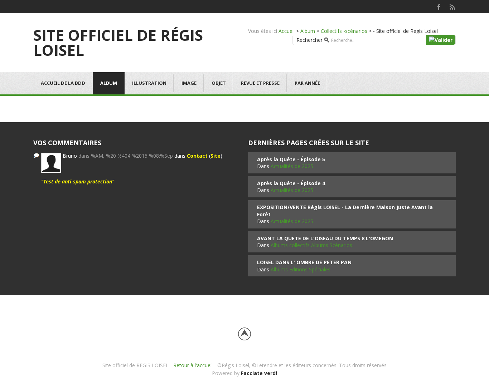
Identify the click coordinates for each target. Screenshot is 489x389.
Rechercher (309, 39)
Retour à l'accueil (193, 365)
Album (307, 31)
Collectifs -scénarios (344, 31)
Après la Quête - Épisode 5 (291, 159)
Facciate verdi (259, 373)
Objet (219, 83)
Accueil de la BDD (63, 83)
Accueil (287, 31)
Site (215, 155)
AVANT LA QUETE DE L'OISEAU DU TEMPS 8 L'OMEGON (325, 238)
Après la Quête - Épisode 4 (291, 183)
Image (189, 83)
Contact (197, 155)
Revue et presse (260, 83)
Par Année (307, 83)
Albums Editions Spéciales (300, 269)
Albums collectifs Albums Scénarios (311, 245)
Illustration (149, 83)
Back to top (244, 334)
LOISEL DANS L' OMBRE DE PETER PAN (304, 262)
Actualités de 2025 (292, 166)
